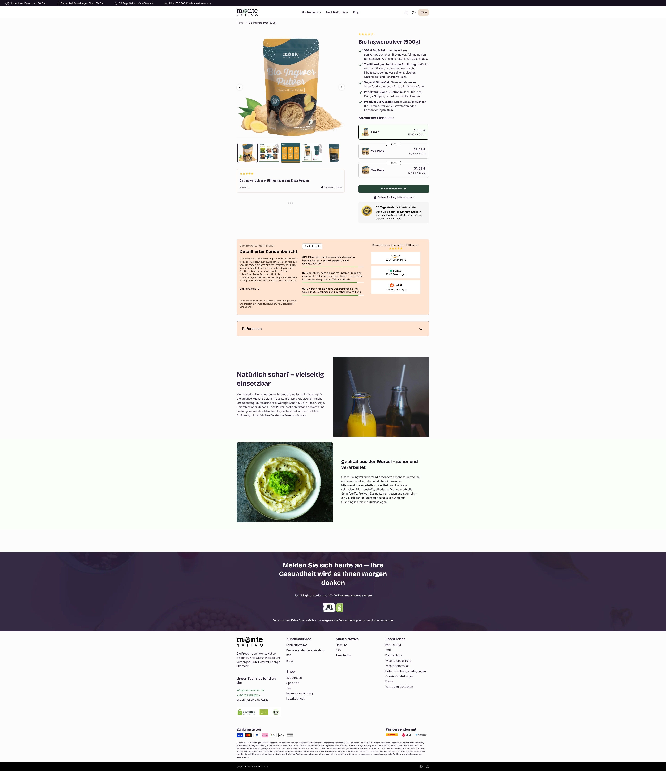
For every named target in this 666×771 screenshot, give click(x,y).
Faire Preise (343, 655)
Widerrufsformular (397, 666)
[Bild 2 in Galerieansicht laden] (269, 153)
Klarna (389, 681)
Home (240, 22)
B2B (338, 650)
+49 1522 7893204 (248, 695)
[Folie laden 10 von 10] (292, 203)
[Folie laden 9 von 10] (290, 203)
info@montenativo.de (250, 690)
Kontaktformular (296, 645)
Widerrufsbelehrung (398, 661)
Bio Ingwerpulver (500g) (262, 22)
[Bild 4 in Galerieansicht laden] (312, 153)
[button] (366, 34)
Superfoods (294, 678)
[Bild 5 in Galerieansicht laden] (334, 153)
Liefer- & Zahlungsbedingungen (405, 671)
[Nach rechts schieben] (342, 87)
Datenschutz (393, 655)
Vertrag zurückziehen (399, 687)
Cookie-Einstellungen (399, 676)
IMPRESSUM (393, 645)
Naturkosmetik (295, 698)
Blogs (290, 661)
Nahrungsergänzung (299, 693)
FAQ (289, 655)
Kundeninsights (312, 246)
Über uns (341, 645)
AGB (388, 650)
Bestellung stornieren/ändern (305, 650)
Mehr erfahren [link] (248, 288)
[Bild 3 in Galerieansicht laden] (291, 153)
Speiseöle (292, 683)
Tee (289, 688)
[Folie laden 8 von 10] (288, 203)
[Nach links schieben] (240, 87)
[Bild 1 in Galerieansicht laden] (247, 153)
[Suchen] (406, 12)
